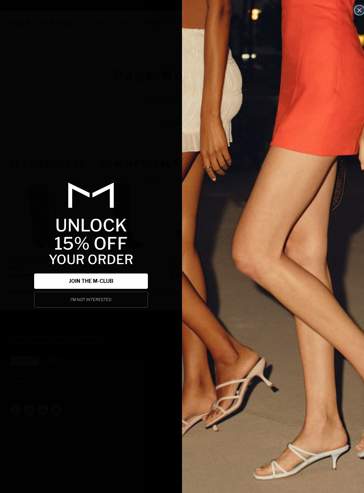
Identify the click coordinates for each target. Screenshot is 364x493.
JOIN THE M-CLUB (91, 281)
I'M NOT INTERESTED (91, 299)
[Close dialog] (359, 10)
